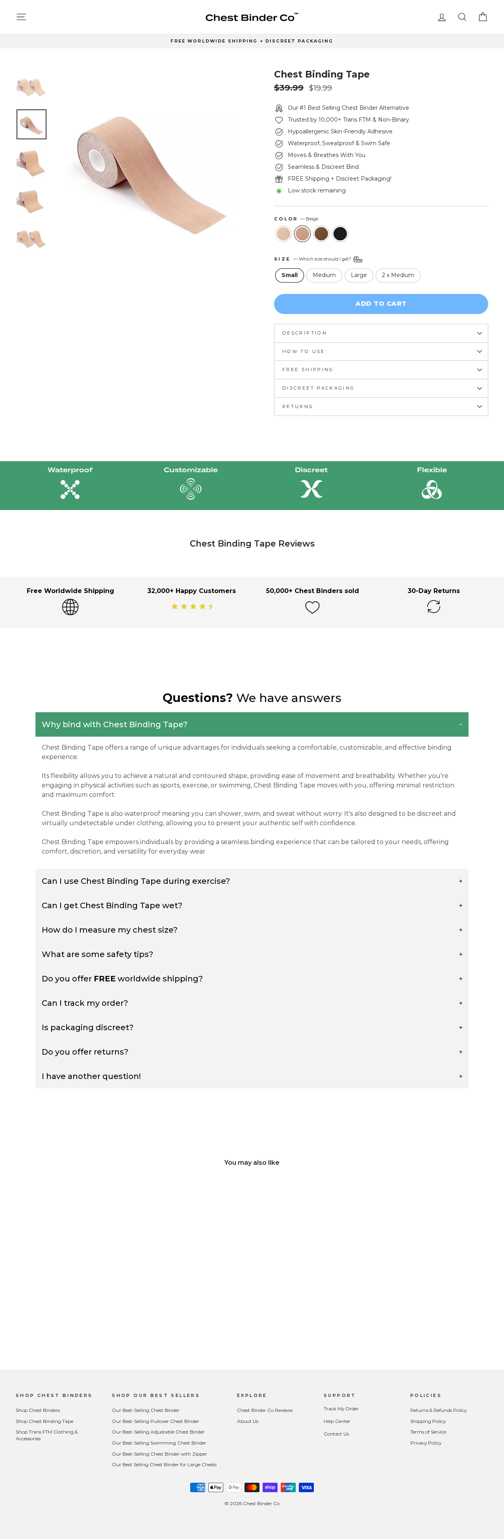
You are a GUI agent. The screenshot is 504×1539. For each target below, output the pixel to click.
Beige (302, 234)
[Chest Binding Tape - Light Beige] (55, 1323)
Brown (321, 234)
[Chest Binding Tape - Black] (87, 1323)
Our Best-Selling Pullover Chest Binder (155, 1421)
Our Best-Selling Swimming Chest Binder (159, 1443)
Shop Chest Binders (38, 1410)
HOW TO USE (303, 351)
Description (304, 333)
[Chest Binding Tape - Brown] (77, 1323)
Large (359, 275)
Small (290, 275)
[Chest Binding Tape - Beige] (66, 1323)
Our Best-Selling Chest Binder (146, 1410)
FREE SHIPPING (308, 369)
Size (313, 259)
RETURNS (297, 406)
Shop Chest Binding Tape (44, 1421)
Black (340, 234)
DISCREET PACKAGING (318, 388)
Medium (324, 275)
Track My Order (341, 1409)
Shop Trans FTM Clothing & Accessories (47, 1435)
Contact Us (336, 1434)
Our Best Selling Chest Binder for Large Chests (164, 1464)
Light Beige (283, 234)
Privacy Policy (425, 1443)
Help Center (337, 1421)
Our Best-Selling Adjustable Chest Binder (158, 1432)
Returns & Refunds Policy (438, 1410)
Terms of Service (428, 1432)
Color (296, 219)
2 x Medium (398, 275)
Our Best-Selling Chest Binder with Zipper (159, 1454)
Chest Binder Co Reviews (265, 1410)
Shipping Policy (428, 1421)
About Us (247, 1421)
